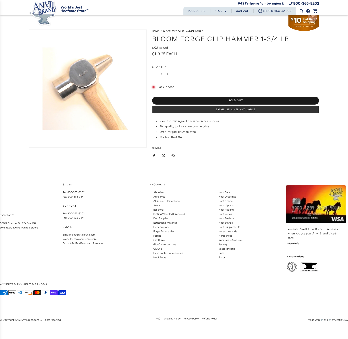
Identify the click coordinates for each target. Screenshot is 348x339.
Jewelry (223, 244)
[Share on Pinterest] (173, 156)
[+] (167, 74)
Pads (221, 253)
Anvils (156, 205)
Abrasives (159, 192)
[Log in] (308, 11)
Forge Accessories (164, 231)
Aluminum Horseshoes (166, 201)
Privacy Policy (191, 318)
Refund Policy (209, 318)
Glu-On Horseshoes (164, 244)
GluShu (157, 248)
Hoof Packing (226, 209)
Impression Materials (231, 240)
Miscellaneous (227, 248)
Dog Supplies (161, 218)
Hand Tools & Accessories (168, 253)
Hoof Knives (226, 201)
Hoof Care (224, 192)
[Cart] (315, 11)
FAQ (158, 318)
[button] (235, 109)
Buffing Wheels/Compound (169, 214)
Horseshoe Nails (228, 231)
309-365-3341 (76, 196)
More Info (293, 243)
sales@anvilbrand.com (83, 234)
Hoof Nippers (226, 205)
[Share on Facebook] (153, 156)
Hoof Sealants (227, 218)
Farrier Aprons (161, 227)
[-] (155, 74)
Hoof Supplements (229, 227)
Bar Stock (158, 209)
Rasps (222, 257)
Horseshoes (225, 235)
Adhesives (159, 196)
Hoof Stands (226, 222)
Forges (157, 235)
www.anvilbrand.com (85, 239)
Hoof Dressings (227, 196)
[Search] (301, 11)
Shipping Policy (172, 318)
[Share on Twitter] (163, 156)
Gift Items (159, 240)
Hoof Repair (225, 214)
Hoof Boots (159, 257)
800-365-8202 (306, 3)
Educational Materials (165, 222)
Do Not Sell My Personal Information (83, 243)
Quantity (159, 67)
